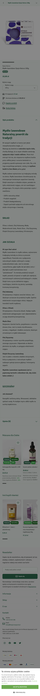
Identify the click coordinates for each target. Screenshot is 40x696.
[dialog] (20, 682)
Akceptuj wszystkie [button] (20, 687)
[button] (20, 692)
